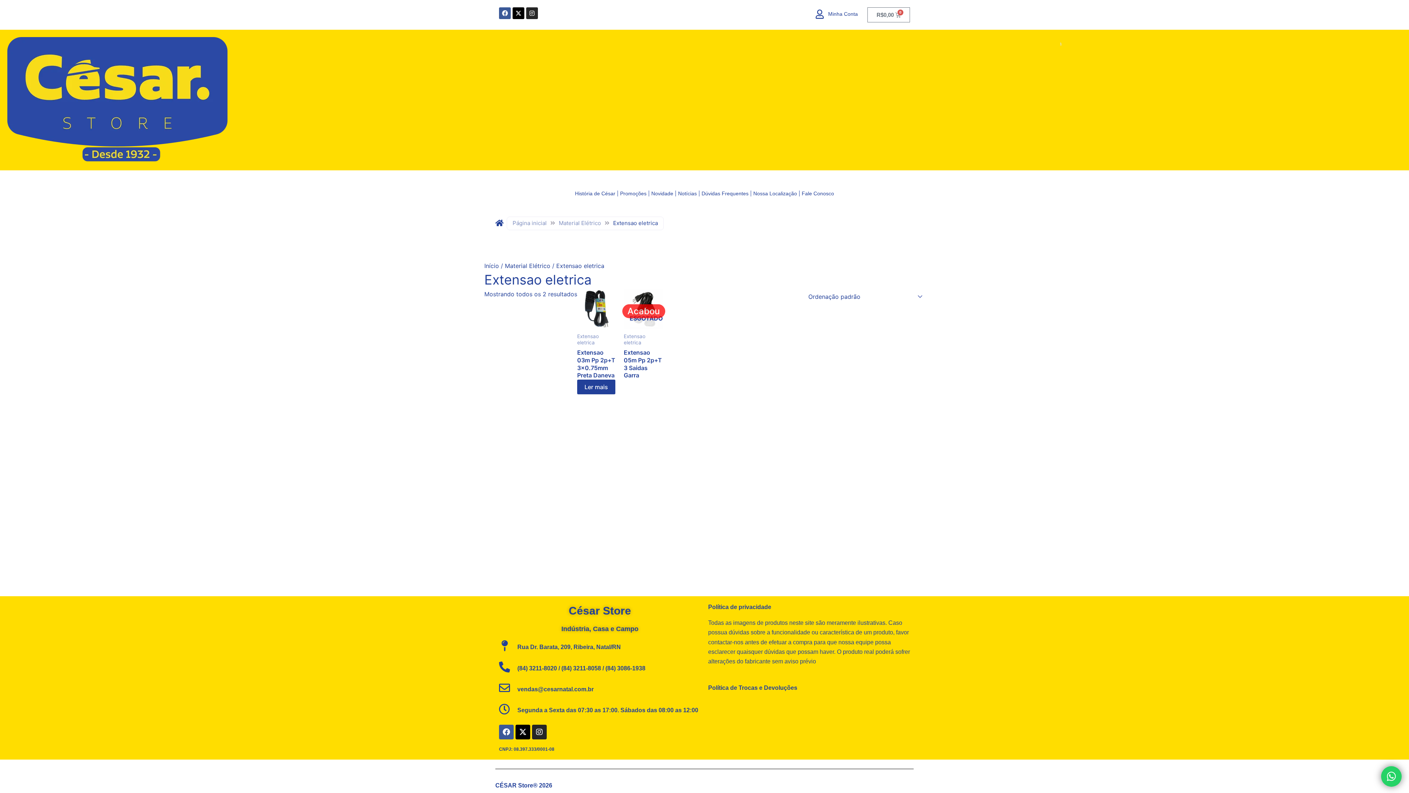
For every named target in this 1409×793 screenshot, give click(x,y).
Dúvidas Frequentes (725, 193)
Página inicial (530, 223)
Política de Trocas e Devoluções (752, 688)
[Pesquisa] (1051, 44)
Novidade (662, 193)
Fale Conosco (818, 193)
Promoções (633, 193)
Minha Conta (843, 14)
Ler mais (596, 387)
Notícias (687, 193)
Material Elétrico (580, 223)
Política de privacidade (739, 607)
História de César (595, 193)
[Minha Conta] (819, 14)
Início (491, 265)
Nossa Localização (775, 193)
